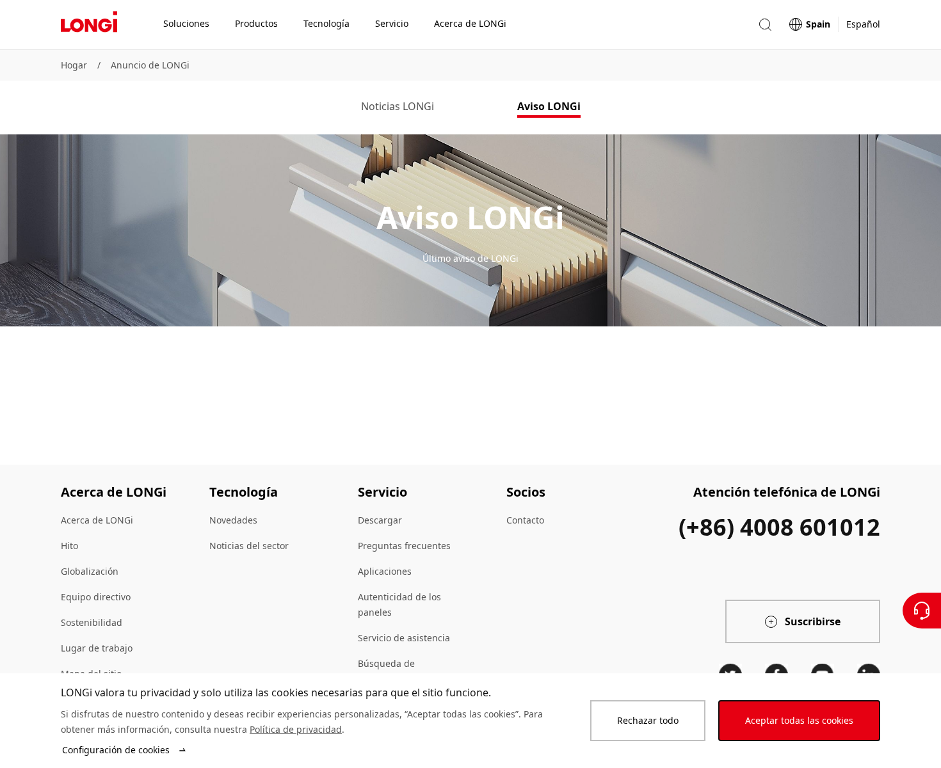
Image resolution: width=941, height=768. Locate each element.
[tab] (397, 107)
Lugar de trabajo (97, 648)
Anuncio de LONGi (150, 65)
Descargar (380, 520)
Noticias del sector (249, 546)
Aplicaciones (385, 571)
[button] (765, 25)
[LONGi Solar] (89, 25)
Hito (69, 546)
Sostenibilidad (91, 622)
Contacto (525, 520)
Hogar (74, 65)
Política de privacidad (296, 729)
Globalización (89, 571)
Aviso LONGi (549, 106)
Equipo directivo (96, 597)
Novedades (233, 520)
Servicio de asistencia (404, 638)
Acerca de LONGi (97, 520)
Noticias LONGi (397, 106)
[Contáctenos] (922, 610)
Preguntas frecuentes (404, 546)
